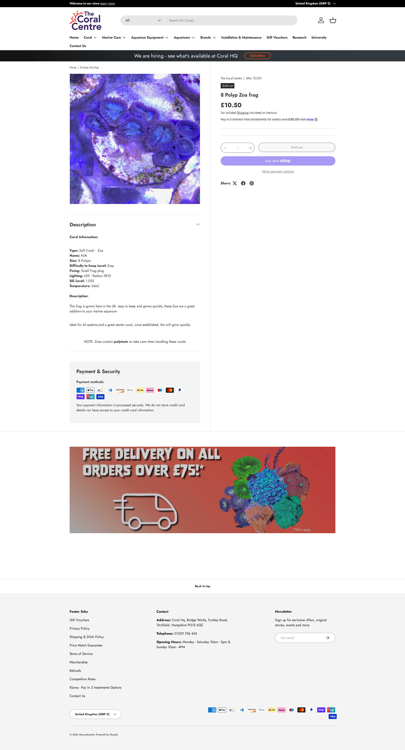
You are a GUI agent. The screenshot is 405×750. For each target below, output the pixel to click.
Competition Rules (82, 679)
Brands (205, 37)
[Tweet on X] (235, 183)
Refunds (75, 670)
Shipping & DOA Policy (87, 636)
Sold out (296, 147)
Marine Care (111, 37)
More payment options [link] (278, 171)
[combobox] (208, 20)
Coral (88, 37)
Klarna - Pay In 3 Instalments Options (95, 687)
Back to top (202, 586)
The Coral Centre (231, 78)
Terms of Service (81, 653)
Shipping (242, 113)
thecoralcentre (86, 735)
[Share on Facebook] (243, 183)
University (319, 37)
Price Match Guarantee (86, 645)
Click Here (257, 56)
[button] (333, 20)
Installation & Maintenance (241, 37)
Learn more (107, 3)
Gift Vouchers (277, 37)
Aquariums (182, 37)
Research (299, 37)
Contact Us (78, 45)
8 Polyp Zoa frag (89, 67)
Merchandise (79, 662)
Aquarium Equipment (147, 37)
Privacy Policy (79, 628)
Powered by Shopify (107, 735)
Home (74, 37)
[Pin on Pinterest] (251, 183)
